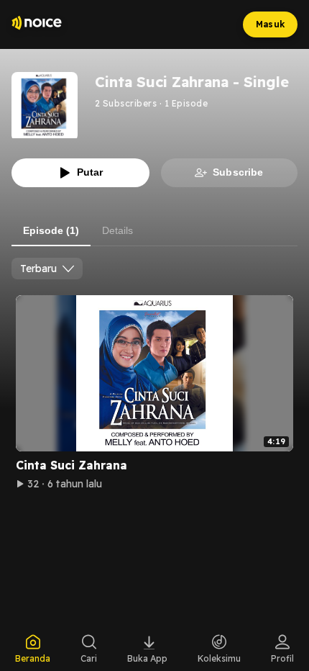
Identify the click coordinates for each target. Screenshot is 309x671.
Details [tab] (117, 230)
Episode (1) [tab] (51, 230)
